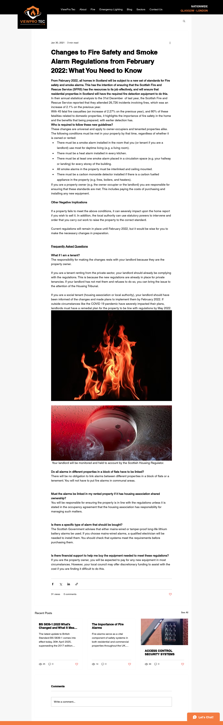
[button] (184, 21)
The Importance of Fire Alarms (108, 626)
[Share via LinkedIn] (68, 584)
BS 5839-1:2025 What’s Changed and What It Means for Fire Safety (58, 626)
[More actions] (170, 43)
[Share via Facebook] (52, 584)
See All (184, 612)
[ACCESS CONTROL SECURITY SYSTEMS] (164, 632)
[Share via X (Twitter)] (60, 584)
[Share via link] (76, 584)
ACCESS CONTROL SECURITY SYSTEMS (160, 652)
